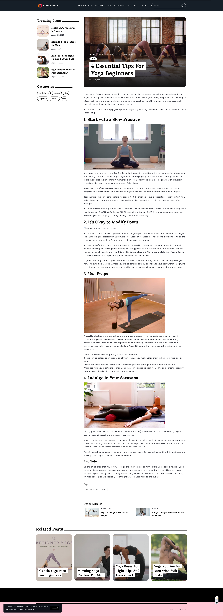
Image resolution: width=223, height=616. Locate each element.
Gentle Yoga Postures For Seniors (164, 595)
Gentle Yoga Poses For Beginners (63, 29)
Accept (55, 608)
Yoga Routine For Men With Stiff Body (63, 71)
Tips (99, 54)
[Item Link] (43, 31)
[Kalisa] (48, 5)
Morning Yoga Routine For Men (63, 43)
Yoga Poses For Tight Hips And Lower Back (62, 57)
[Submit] (183, 5)
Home (92, 54)
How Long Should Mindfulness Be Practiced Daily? (67, 595)
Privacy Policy (14, 609)
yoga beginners (91, 489)
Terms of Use (29, 609)
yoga (104, 489)
